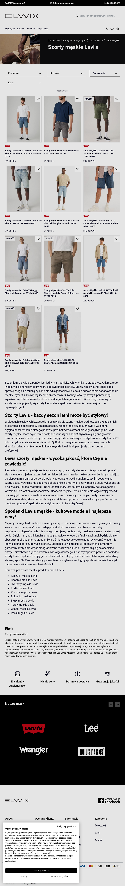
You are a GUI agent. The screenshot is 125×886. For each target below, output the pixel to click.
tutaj (14, 861)
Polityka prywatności (67, 826)
